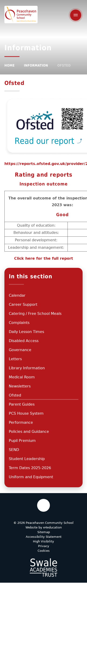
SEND (14, 449)
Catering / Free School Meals (35, 313)
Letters (15, 359)
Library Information (27, 368)
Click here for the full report (43, 258)
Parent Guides (22, 404)
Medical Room (22, 377)
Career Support (23, 304)
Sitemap (43, 532)
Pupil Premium (22, 440)
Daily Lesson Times (26, 332)
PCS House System (26, 413)
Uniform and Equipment (31, 477)
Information (36, 65)
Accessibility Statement (43, 536)
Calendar (17, 295)
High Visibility (43, 541)
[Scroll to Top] (43, 505)
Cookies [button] (44, 550)
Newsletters (20, 386)
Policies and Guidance (29, 431)
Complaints (19, 322)
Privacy (43, 546)
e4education (52, 527)
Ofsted (64, 65)
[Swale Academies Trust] (43, 567)
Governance (20, 350)
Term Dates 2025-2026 (30, 468)
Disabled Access (24, 341)
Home (9, 65)
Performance (21, 422)
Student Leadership (27, 459)
